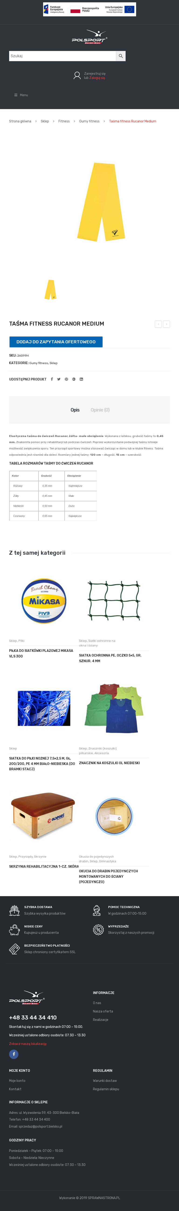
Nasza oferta (103, 1011)
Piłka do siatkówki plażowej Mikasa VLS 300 (41, 653)
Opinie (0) (100, 410)
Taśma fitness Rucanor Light (158, 325)
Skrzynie (40, 856)
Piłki (21, 641)
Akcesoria (101, 753)
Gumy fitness (89, 121)
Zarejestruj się (95, 74)
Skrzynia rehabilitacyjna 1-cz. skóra (44, 867)
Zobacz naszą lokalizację (28, 1044)
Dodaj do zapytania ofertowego (56, 341)
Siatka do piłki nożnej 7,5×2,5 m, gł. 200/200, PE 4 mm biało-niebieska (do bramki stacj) (42, 763)
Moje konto (17, 1081)
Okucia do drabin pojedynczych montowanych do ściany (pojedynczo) (108, 876)
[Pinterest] (66, 379)
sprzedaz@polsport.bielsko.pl (40, 1127)
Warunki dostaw (105, 1081)
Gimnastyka (107, 861)
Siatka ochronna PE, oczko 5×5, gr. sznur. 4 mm (110, 658)
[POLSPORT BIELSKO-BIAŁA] (89, 37)
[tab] (75, 410)
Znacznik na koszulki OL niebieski (109, 763)
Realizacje (100, 1020)
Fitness (64, 121)
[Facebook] (52, 379)
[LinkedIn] (81, 379)
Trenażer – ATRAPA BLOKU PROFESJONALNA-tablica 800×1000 (166, 325)
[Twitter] (59, 379)
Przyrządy (25, 856)
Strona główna (20, 121)
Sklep (45, 121)
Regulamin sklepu (106, 1089)
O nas (97, 1003)
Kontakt (15, 1089)
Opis (75, 410)
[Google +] (74, 379)
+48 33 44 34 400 (36, 1120)
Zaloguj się (97, 78)
